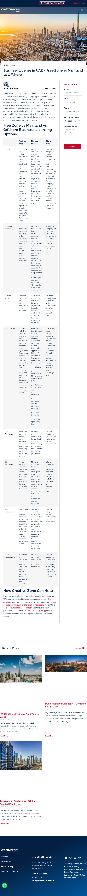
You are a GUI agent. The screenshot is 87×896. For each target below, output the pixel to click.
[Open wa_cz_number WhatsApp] (4, 885)
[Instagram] (70, 857)
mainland (17, 605)
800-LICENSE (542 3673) (42, 857)
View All (80, 648)
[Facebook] (66, 857)
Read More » (4, 736)
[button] (82, 9)
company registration (23, 608)
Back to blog (10, 65)
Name (66, 89)
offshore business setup (34, 605)
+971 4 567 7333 (39, 874)
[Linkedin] (8, 86)
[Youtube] (79, 857)
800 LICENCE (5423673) (37, 611)
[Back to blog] (4, 65)
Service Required (71, 117)
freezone (8, 605)
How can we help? (72, 127)
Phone (67, 108)
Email (66, 99)
